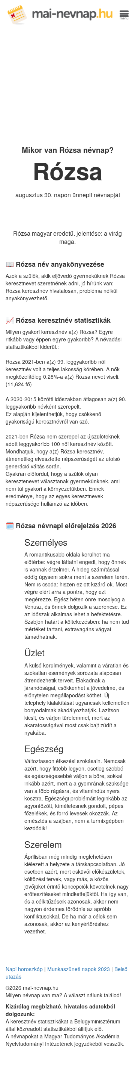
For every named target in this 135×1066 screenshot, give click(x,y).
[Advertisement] (67, 84)
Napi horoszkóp (24, 969)
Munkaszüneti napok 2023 (78, 969)
